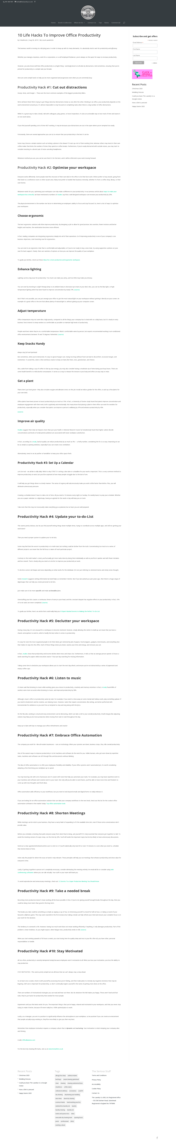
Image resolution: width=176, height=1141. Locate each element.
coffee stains (68, 1087)
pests (57, 1121)
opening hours (78, 1117)
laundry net (70, 1110)
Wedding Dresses (138, 92)
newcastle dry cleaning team (64, 1117)
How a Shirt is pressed (139, 103)
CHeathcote (24, 40)
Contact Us (92, 23)
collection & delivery (61, 1091)
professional (64, 1121)
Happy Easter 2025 (138, 106)
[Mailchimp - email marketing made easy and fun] (154, 63)
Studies (20, 430)
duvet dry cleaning (69, 1098)
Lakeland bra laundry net (63, 1106)
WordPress (52, 1138)
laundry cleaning (60, 1110)
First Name (136, 49)
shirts (72, 1121)
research (25, 579)
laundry (74, 1106)
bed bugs (58, 1079)
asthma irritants (72, 1075)
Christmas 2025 (137, 89)
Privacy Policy (96, 1080)
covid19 (80, 1091)
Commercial (115, 23)
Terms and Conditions (99, 1075)
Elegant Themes (32, 1138)
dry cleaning (59, 1094)
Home (53, 23)
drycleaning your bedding (72, 1094)
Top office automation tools (55, 803)
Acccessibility (96, 1084)
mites (72, 1114)
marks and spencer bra (62, 1114)
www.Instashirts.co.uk (55, 1049)
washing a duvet (60, 1125)
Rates (106, 23)
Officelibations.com (28, 1040)
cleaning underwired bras (75, 1083)
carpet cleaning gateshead (71, 1079)
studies (59, 195)
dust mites (59, 1098)
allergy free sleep (61, 1075)
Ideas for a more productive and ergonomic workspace (61, 260)
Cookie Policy (96, 1089)
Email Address (138, 42)
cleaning (63, 1083)
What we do (78, 23)
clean (57, 1083)
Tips (100, 23)
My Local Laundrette (46, 40)
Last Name (136, 55)
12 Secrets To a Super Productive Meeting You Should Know (79, 881)
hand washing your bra (73, 1102)
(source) (77, 290)
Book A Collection (65, 23)
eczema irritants (60, 1102)
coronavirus (72, 1091)
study (34, 442)
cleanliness (59, 1087)
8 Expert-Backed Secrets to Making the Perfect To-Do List (80, 611)
